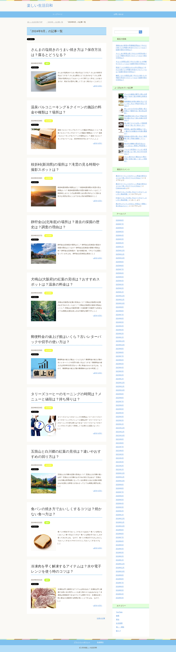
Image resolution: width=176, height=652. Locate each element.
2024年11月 (120, 299)
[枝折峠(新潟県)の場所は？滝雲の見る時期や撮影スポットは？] (43, 205)
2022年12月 (120, 383)
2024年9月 (120, 307)
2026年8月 (120, 220)
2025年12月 (120, 250)
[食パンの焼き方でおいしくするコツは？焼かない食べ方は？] (43, 549)
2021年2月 (120, 466)
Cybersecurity (121, 188)
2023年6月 (120, 360)
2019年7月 (120, 537)
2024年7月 (120, 315)
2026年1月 (120, 247)
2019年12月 (120, 518)
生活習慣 (48, 121)
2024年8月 (120, 311)
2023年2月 (120, 375)
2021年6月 (120, 451)
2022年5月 (120, 409)
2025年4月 (120, 281)
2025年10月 (120, 258)
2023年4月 (120, 367)
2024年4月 (120, 326)
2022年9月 (120, 394)
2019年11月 (120, 522)
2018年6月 (120, 586)
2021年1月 (120, 469)
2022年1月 (120, 424)
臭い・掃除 (120, 627)
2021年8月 (120, 443)
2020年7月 (120, 492)
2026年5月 (120, 232)
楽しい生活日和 (40, 5)
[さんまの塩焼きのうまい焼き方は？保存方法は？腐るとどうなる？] (43, 90)
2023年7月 (120, 356)
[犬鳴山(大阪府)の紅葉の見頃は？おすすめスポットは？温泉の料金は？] (43, 319)
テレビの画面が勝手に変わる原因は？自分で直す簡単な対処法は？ (135, 96)
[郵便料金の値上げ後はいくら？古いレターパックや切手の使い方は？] (43, 377)
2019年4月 (120, 549)
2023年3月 (120, 371)
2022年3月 (120, 417)
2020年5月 (120, 500)
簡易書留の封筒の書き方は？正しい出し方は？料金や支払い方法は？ (135, 104)
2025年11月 (120, 254)
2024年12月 (120, 296)
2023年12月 (120, 341)
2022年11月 (120, 386)
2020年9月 (120, 484)
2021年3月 (120, 462)
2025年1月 (120, 292)
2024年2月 (120, 333)
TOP (36, 22)
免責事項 (100, 642)
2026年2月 (120, 243)
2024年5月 (120, 322)
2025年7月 (120, 269)
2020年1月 (120, 515)
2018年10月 (120, 571)
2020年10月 (120, 481)
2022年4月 (120, 413)
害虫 (117, 619)
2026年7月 (120, 224)
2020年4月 (120, 503)
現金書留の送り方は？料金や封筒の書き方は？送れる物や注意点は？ (135, 118)
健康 (47, 63)
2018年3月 (120, 598)
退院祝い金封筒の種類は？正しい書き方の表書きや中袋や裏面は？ (135, 131)
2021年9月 (120, 439)
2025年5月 (120, 277)
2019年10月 (120, 526)
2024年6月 (120, 318)
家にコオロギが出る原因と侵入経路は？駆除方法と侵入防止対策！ (135, 111)
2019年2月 (120, 556)
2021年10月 (120, 435)
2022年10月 (120, 390)
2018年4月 (120, 594)
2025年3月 (120, 284)
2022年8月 (120, 398)
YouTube (119, 612)
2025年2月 (120, 288)
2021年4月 (120, 458)
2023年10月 (120, 345)
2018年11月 (120, 568)
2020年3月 (120, 507)
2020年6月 (120, 496)
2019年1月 (120, 560)
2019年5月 (120, 545)
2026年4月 (120, 235)
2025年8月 (120, 266)
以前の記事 (101, 618)
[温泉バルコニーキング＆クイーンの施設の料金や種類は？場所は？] (43, 147)
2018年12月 (120, 564)
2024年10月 (120, 303)
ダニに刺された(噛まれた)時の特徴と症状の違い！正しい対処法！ (135, 159)
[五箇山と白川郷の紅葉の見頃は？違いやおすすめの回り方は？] (43, 492)
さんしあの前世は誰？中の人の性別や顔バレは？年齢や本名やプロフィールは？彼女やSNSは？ (131, 56)
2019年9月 (120, 530)
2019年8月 (120, 534)
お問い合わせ (118, 14)
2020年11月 (120, 477)
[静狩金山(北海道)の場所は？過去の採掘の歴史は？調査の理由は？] (43, 262)
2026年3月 (120, 239)
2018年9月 (120, 575)
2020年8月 (120, 488)
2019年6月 (120, 541)
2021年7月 (120, 447)
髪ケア (118, 631)
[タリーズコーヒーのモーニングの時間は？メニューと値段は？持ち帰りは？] (43, 434)
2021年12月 (120, 428)
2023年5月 (120, 364)
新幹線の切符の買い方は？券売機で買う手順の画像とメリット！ (135, 139)
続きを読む (98, 86)
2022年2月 (120, 420)
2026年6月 (120, 228)
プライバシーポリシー (82, 642)
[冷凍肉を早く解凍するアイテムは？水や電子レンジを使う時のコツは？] (43, 607)
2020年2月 (120, 511)
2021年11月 (120, 432)
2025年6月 (120, 273)
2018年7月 (120, 583)
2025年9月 (120, 262)
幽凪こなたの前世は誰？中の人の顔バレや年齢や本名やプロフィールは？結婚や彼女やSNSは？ (131, 78)
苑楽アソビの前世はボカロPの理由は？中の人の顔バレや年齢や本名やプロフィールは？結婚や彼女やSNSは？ (131, 70)
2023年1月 (120, 379)
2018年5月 (120, 590)
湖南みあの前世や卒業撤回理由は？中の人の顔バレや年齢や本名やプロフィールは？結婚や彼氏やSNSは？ (131, 48)
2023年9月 (120, 349)
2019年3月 (120, 552)
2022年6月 (120, 405)
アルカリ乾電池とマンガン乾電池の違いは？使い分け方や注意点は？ (135, 152)
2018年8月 (120, 579)
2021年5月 (120, 454)
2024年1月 (120, 337)
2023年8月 (120, 352)
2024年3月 (120, 330)
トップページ (57, 14)
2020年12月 (120, 473)
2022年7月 (120, 401)
